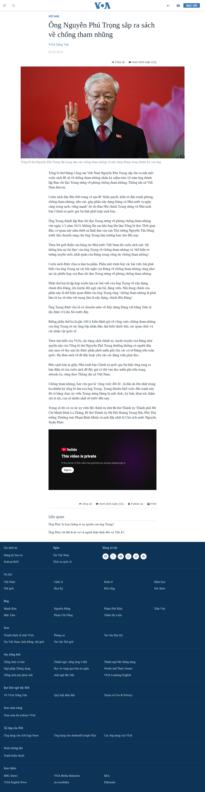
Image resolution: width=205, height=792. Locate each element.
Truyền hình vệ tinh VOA (19, 635)
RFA (107, 776)
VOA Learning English (117, 675)
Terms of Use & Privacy (118, 695)
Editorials (109, 782)
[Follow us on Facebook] (105, 556)
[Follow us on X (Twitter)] (113, 556)
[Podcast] (136, 556)
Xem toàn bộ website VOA (20, 715)
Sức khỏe (159, 588)
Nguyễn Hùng (62, 608)
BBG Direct (11, 776)
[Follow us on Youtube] (121, 556)
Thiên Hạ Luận (113, 615)
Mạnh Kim (10, 608)
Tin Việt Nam (61, 555)
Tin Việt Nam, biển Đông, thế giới (24, 642)
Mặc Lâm (9, 615)
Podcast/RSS (11, 562)
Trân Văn (159, 608)
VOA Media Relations (67, 776)
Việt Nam (54, 16)
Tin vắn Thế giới (64, 642)
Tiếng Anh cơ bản (14, 662)
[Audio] (168, 5)
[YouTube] (178, 5)
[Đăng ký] (143, 556)
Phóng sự (59, 635)
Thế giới (9, 588)
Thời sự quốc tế (62, 562)
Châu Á (58, 582)
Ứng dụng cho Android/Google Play (75, 735)
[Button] (118, 62)
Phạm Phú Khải (113, 608)
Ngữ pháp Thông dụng (17, 668)
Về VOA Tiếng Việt (15, 695)
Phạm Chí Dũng (63, 615)
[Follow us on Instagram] (128, 556)
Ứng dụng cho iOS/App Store (21, 735)
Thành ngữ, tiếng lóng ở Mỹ (70, 662)
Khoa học (159, 582)
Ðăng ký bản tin (13, 555)
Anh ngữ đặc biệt (64, 675)
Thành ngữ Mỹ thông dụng (119, 662)
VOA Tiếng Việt (59, 45)
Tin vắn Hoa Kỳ (113, 635)
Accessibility (61, 782)
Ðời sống (109, 588)
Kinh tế (108, 582)
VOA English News (15, 782)
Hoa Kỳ (58, 588)
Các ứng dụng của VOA (118, 735)
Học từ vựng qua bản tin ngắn (71, 668)
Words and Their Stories (118, 668)
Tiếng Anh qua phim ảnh (18, 675)
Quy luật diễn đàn (64, 695)
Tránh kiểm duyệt (14, 755)
